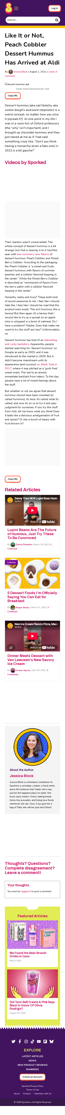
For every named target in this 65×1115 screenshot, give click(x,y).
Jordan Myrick (22, 670)
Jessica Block (20, 71)
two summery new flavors (33, 254)
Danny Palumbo (23, 544)
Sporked (26, 1102)
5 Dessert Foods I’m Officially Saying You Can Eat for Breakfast (32, 597)
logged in (26, 891)
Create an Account (32, 1077)
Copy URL (13, 96)
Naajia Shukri (22, 607)
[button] (16, 8)
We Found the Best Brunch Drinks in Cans (28, 954)
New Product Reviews (33, 1065)
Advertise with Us (42, 1093)
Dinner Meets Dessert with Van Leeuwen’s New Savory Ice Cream (30, 660)
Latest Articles (32, 1056)
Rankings (32, 1069)
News (32, 1060)
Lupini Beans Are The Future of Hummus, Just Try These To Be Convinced (31, 534)
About (17, 1093)
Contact (27, 1093)
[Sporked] (9, 8)
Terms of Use (32, 1089)
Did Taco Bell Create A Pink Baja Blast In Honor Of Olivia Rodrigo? (32, 1005)
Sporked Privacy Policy (32, 1086)
